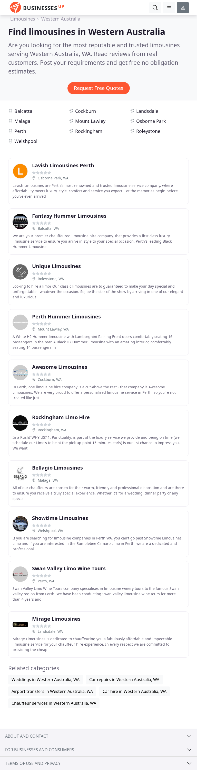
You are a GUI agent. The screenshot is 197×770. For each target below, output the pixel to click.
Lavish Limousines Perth (63, 165)
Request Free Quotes (98, 88)
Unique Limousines (56, 266)
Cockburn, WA (50, 379)
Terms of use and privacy (33, 763)
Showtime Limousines (60, 518)
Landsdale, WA (50, 631)
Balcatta (23, 111)
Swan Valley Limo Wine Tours (69, 568)
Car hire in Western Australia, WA (134, 691)
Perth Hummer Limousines (66, 316)
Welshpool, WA (50, 530)
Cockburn (85, 111)
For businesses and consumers (39, 750)
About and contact (26, 736)
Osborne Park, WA (53, 178)
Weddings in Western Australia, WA (46, 679)
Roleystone (148, 131)
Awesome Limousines (59, 366)
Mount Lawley (90, 121)
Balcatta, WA (48, 228)
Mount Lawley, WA (53, 329)
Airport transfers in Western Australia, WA (52, 691)
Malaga (22, 121)
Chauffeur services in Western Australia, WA (54, 703)
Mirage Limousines (56, 618)
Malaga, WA (48, 480)
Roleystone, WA (51, 278)
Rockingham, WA (52, 429)
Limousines (22, 19)
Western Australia (60, 19)
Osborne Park (151, 121)
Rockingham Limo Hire (61, 417)
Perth (20, 131)
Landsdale (147, 111)
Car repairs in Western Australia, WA (124, 679)
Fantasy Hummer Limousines (69, 215)
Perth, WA (46, 581)
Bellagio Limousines (57, 467)
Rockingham (88, 131)
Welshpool (25, 141)
